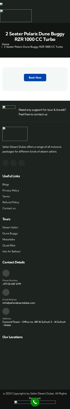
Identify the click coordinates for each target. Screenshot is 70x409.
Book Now (35, 77)
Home (5, 44)
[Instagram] (13, 163)
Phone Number (10, 280)
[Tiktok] (21, 163)
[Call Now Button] (34, 402)
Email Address (9, 299)
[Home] (5, 5)
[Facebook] (5, 163)
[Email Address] (5, 292)
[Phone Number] (5, 273)
